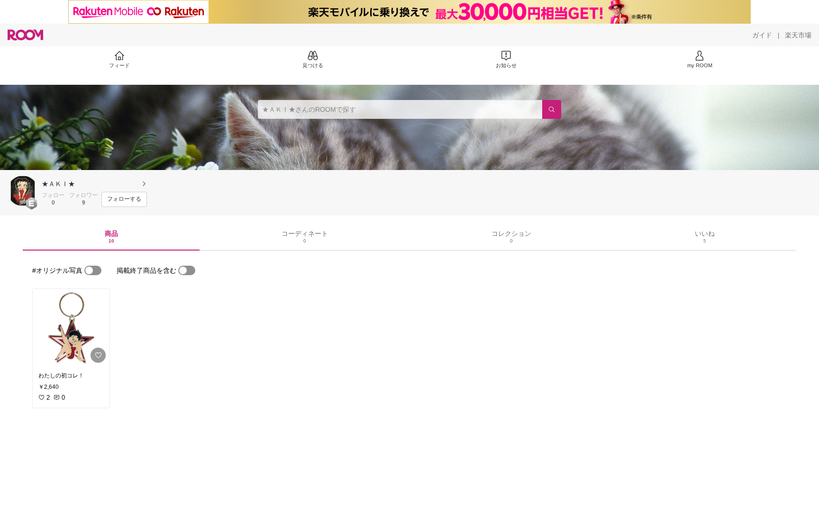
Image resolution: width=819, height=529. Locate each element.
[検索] (551, 109)
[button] (23, 191)
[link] (71, 328)
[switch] (92, 270)
